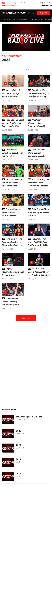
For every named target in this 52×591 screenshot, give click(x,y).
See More (26, 318)
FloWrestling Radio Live (12, 56)
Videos (26, 69)
